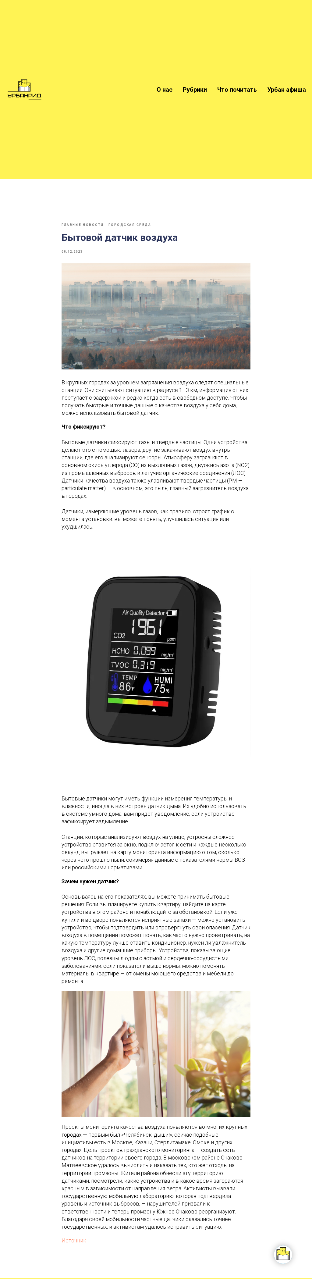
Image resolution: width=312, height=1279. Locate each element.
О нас (164, 89)
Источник (74, 1240)
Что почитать (237, 89)
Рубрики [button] (195, 89)
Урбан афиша (286, 89)
